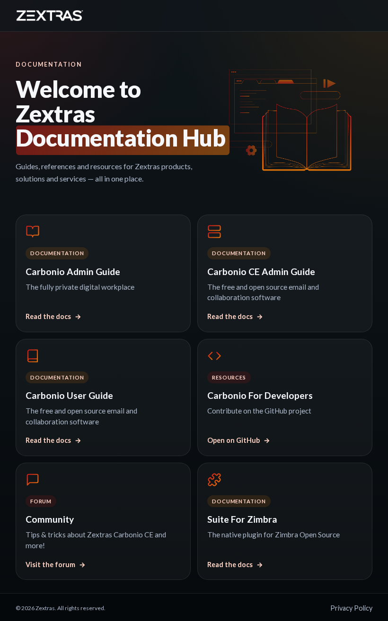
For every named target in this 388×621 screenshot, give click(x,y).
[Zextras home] (50, 15)
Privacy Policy (351, 608)
